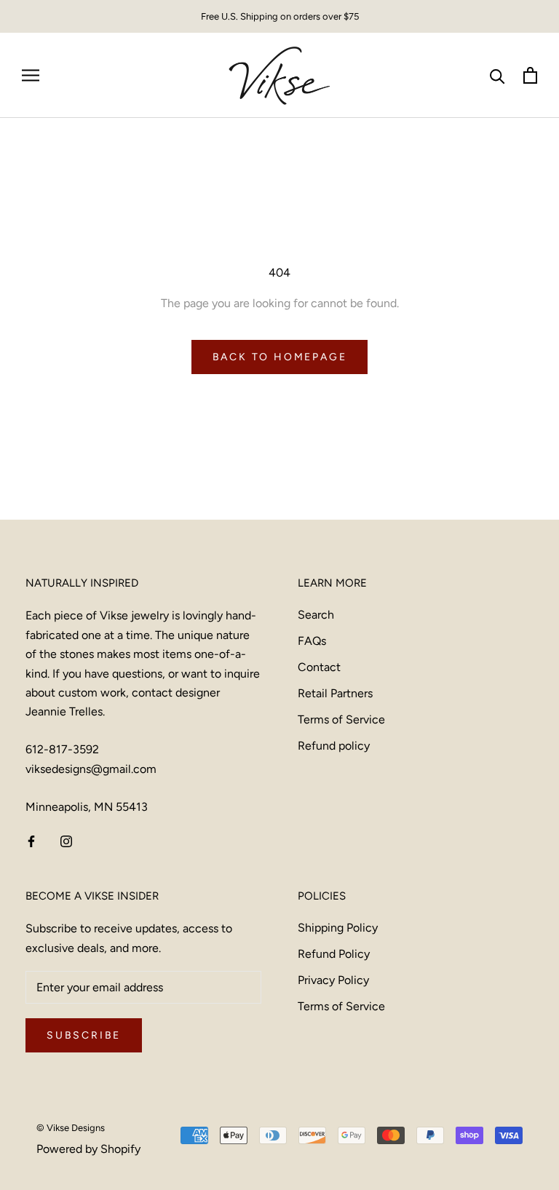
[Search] (497, 75)
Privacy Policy (333, 980)
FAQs (312, 641)
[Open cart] (530, 75)
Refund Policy (334, 954)
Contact (319, 667)
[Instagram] (66, 840)
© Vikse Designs (70, 1127)
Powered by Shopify (88, 1149)
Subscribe (84, 1035)
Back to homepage (280, 357)
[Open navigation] (30, 75)
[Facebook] (31, 840)
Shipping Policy (338, 928)
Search (316, 615)
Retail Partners (335, 693)
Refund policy (334, 746)
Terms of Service (341, 719)
